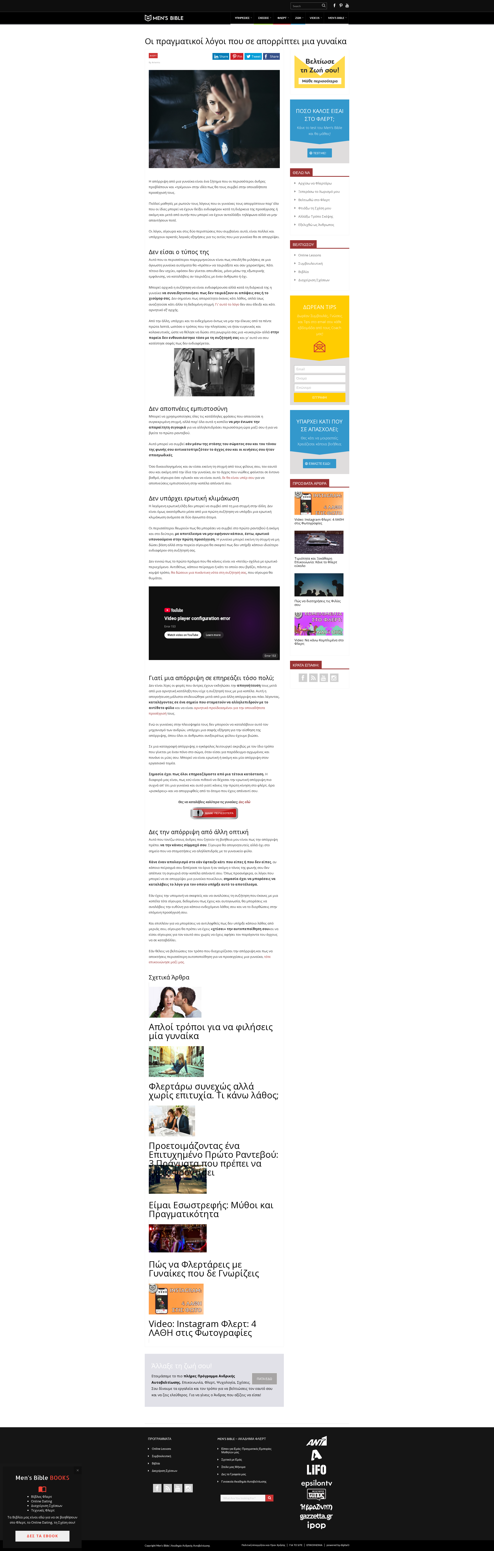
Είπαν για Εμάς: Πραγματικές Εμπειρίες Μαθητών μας (246, 1450)
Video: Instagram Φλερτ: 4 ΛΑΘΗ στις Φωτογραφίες (319, 521)
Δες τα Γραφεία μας (233, 1474)
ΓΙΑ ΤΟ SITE (295, 1545)
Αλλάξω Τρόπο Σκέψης (315, 216)
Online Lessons (309, 255)
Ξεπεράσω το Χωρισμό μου (319, 191)
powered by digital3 (338, 1545)
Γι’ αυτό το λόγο (227, 304)
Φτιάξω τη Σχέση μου (314, 208)
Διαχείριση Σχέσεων (314, 280)
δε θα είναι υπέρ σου (238, 477)
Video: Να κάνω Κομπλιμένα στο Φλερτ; (319, 642)
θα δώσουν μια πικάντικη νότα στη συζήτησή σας (208, 572)
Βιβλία (303, 271)
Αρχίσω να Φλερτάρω (315, 183)
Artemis (156, 62)
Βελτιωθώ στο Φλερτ (314, 200)
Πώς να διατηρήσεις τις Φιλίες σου (317, 602)
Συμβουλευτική (310, 263)
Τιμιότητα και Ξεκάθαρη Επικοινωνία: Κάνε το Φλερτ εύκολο (315, 562)
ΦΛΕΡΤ (282, 17)
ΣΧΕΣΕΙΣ (263, 17)
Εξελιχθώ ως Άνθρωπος (316, 224)
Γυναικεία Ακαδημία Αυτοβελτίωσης (243, 1481)
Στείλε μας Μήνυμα (233, 1466)
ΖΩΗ (298, 17)
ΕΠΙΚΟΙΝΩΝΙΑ (314, 1545)
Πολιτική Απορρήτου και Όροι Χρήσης (263, 1545)
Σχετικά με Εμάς (231, 1459)
